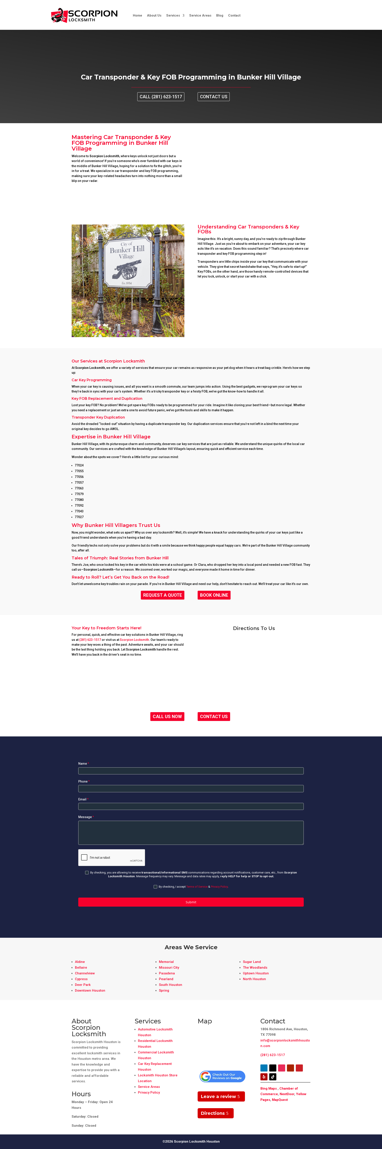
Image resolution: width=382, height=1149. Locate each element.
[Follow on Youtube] (290, 1068)
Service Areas (200, 15)
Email (83, 799)
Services (173, 15)
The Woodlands (255, 968)
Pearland (166, 979)
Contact (234, 15)
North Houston (254, 979)
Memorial (166, 962)
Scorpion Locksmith (134, 639)
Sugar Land (252, 962)
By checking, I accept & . (193, 886)
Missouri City (169, 968)
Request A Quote (162, 595)
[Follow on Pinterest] (299, 1068)
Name (83, 763)
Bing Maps (268, 1089)
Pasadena (167, 973)
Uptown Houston (256, 973)
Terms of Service (197, 886)
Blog (219, 15)
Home (137, 15)
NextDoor (287, 1094)
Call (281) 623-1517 (161, 96)
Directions (213, 1113)
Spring (164, 990)
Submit (191, 902)
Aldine (80, 962)
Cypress (81, 979)
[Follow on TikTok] (272, 1076)
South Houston (170, 985)
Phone (84, 781)
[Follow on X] (272, 1068)
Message (86, 817)
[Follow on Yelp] (263, 1076)
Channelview (85, 973)
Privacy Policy (219, 886)
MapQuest (280, 1100)
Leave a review (218, 1096)
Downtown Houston (90, 990)
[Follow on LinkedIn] (263, 1068)
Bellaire (81, 968)
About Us (154, 15)
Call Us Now (167, 716)
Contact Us (213, 96)
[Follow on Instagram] (281, 1068)
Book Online (214, 595)
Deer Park (83, 985)
